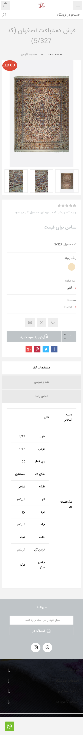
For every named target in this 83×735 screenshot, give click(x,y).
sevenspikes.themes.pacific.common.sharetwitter (46, 349)
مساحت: (71, 300)
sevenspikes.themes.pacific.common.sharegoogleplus (29, 349)
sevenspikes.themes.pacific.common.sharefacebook (54, 349)
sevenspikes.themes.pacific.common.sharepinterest (37, 349)
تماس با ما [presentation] (42, 396)
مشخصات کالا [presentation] (41, 367)
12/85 (68, 307)
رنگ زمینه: (70, 258)
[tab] (41, 367)
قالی (69, 287)
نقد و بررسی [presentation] (41, 382)
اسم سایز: (70, 280)
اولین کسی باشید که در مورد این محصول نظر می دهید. (44, 212)
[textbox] (46, 15)
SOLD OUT (9, 65)
